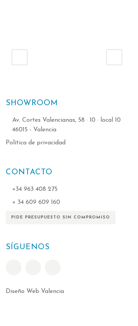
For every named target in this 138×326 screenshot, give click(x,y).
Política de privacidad (36, 143)
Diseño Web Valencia (35, 291)
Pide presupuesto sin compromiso (60, 217)
